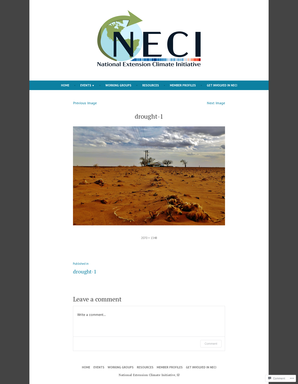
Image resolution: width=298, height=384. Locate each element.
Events (85, 85)
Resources (150, 85)
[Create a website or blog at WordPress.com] (178, 375)
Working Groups (118, 85)
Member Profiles (183, 85)
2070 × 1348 (149, 238)
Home (65, 85)
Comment (211, 343)
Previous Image (85, 103)
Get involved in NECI (222, 85)
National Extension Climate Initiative (147, 375)
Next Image (216, 103)
